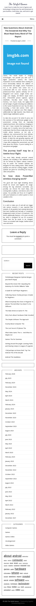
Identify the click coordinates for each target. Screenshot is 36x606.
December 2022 (10, 466)
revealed (26, 576)
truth (22, 587)
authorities (25, 556)
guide (12, 569)
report (19, 576)
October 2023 (10, 422)
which (22, 590)
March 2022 (9, 505)
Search (6, 261)
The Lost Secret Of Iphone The (15, 328)
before (9, 560)
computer (17, 559)
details (16, 563)
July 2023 (8, 435)
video (17, 589)
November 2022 (10, 470)
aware (5, 560)
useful (13, 590)
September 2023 (11, 426)
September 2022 (11, 479)
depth (25, 560)
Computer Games (11, 528)
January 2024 (9, 409)
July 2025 (8, 378)
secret (6, 580)
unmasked (7, 590)
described (6, 563)
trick (19, 587)
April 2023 (8, 448)
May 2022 (8, 496)
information (7, 573)
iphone (15, 572)
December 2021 (10, 518)
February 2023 (10, 457)
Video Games (9, 545)
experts (10, 565)
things (9, 587)
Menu (32, 19)
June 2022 (8, 492)
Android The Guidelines (13, 357)
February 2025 (10, 383)
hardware (20, 569)
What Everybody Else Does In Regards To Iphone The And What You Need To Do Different (19, 304)
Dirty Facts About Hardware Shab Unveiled (19, 315)
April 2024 (8, 396)
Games (7, 532)
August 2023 (9, 431)
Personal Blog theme (18, 603)
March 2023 (9, 452)
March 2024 (9, 400)
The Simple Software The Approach (17, 319)
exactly (5, 565)
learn (21, 573)
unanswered (28, 587)
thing (5, 587)
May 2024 (8, 391)
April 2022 (8, 500)
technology (23, 583)
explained (17, 565)
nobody (26, 573)
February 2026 (10, 374)
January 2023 (9, 461)
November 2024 (10, 387)
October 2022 (10, 474)
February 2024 (10, 404)
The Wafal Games (18, 4)
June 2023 (8, 439)
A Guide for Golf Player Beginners (16, 291)
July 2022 (8, 487)
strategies (7, 584)
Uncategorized (10, 541)
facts (28, 565)
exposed (23, 565)
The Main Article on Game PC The (16, 311)
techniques (13, 584)
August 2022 (9, 483)
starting (27, 580)
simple (11, 580)
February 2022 (10, 509)
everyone (25, 563)
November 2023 (10, 417)
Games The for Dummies (13, 339)
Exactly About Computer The (14, 324)
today (14, 586)
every (20, 563)
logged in (19, 236)
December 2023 (10, 413)
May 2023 (8, 444)
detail (11, 563)
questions (12, 576)
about (8, 556)
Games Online (9, 537)
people (6, 576)
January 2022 (9, 514)
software (19, 579)
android (17, 556)
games (7, 569)
